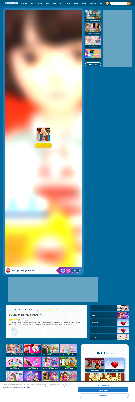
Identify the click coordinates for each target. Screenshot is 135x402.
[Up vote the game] (63, 271)
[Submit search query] (129, 3)
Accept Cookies (103, 390)
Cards (68, 3)
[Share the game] (73, 271)
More (101, 3)
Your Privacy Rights (103, 385)
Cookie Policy (26, 387)
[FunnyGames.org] (10, 310)
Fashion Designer (34, 310)
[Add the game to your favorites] (41, 314)
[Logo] (12, 3)
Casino (76, 3)
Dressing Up (23, 310)
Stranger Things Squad (50, 310)
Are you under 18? (104, 395)
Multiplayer (93, 3)
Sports (84, 3)
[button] (107, 3)
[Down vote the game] (68, 271)
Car (32, 3)
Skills (54, 3)
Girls (61, 3)
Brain (47, 3)
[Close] (132, 391)
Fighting (39, 3)
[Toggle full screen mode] (77, 271)
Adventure (24, 3)
